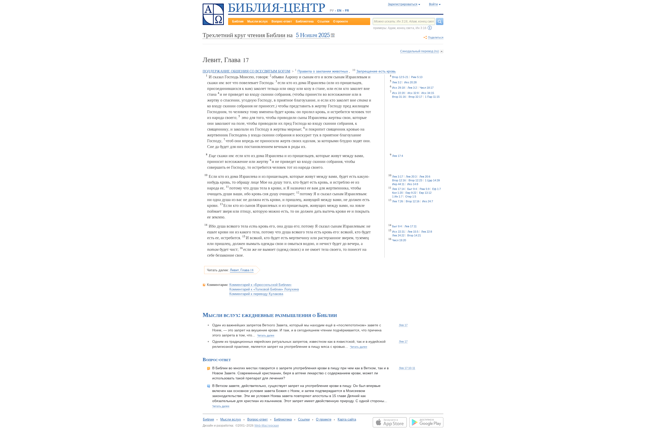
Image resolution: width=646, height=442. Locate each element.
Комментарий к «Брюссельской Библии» (260, 285)
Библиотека (305, 21)
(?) (430, 28)
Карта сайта (347, 419)
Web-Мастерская (266, 425)
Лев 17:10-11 (407, 368)
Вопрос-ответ (282, 21)
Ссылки (323, 21)
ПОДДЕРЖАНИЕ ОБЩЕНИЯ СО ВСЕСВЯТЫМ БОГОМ (246, 71)
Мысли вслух (257, 21)
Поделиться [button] (435, 37)
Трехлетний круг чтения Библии (244, 35)
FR (347, 10)
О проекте (340, 21)
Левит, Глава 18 (242, 270)
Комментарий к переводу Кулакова (256, 294)
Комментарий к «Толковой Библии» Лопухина (264, 289)
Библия (238, 21)
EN (339, 10)
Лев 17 (403, 325)
